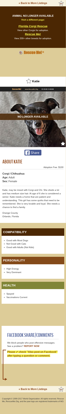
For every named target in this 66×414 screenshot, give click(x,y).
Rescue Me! (33, 34)
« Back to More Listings (33, 3)
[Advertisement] (32, 65)
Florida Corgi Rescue (33, 26)
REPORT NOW (31, 346)
